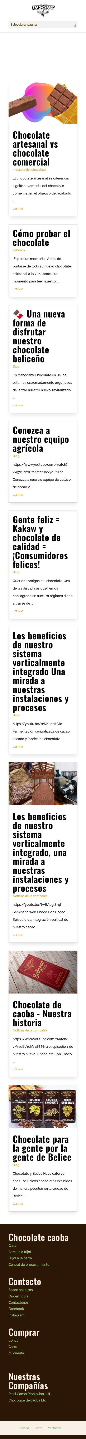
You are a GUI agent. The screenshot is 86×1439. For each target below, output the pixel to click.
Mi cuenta (16, 1353)
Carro (13, 1347)
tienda (13, 1340)
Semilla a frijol (20, 1252)
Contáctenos (19, 1303)
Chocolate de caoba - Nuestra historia (42, 1013)
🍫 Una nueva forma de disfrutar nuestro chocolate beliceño (39, 336)
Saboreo (19, 250)
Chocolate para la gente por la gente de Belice (42, 1147)
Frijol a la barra (20, 1258)
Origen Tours (19, 1296)
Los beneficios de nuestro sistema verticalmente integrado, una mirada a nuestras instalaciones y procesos (41, 851)
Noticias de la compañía (30, 896)
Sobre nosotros (21, 1290)
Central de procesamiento (29, 1265)
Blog (16, 366)
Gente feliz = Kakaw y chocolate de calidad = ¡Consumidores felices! (40, 542)
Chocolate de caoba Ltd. (28, 1400)
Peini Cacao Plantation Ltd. (30, 1394)
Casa (12, 1246)
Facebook (16, 1309)
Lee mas (18, 208)
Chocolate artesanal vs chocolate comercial (35, 148)
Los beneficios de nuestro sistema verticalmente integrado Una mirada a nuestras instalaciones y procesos (41, 671)
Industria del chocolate (29, 170)
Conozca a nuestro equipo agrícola (41, 438)
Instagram (16, 1315)
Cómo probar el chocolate (41, 237)
